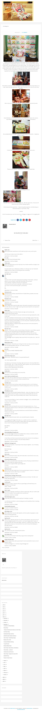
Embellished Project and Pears (9, 633)
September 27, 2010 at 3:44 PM (11, 413)
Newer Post (7, 240)
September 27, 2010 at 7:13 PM (11, 473)
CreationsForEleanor (9, 459)
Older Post (34, 240)
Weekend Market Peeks (7, 645)
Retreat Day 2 (6, 627)
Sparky (6, 518)
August (5, 660)
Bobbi (6, 249)
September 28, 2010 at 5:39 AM (11, 504)
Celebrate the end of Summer (9, 651)
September (5, 624)
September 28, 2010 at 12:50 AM (11, 495)
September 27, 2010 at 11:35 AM (11, 340)
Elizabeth (7, 298)
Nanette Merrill (12, 224)
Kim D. (6, 490)
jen (5, 349)
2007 (3, 681)
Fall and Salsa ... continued (8, 649)
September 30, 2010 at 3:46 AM (11, 527)
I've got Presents (6, 643)
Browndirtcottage (9, 355)
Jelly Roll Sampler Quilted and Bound (10, 635)
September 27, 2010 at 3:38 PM (11, 389)
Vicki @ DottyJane (8, 496)
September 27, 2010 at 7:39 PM (11, 480)
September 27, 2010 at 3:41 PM (11, 402)
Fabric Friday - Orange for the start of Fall (11, 653)
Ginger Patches (8, 539)
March (5, 670)
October (5, 622)
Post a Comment (5, 547)
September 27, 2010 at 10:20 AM (11, 302)
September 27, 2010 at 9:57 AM (11, 290)
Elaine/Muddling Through (10, 432)
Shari (6, 454)
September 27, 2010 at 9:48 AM (11, 272)
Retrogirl (7, 415)
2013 (3, 610)
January (5, 674)
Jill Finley (13, 65)
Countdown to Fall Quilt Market (9, 625)
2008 (3, 679)
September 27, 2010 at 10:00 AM (11, 297)
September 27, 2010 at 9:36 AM (11, 256)
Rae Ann (6, 328)
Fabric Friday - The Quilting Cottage (10, 637)
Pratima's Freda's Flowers (8, 657)
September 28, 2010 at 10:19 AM (11, 509)
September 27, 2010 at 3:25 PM (11, 381)
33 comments (24, 32)
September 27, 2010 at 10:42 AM (11, 308)
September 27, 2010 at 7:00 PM (11, 467)
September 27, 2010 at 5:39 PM (11, 441)
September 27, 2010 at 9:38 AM (11, 261)
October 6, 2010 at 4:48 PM (10, 545)
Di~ (5, 258)
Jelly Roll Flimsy (6, 655)
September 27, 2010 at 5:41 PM (11, 452)
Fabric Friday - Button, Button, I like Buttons (11, 647)
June (4, 664)
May (4, 666)
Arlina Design (29, 708)
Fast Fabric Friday (7, 631)
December (5, 618)
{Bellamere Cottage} (9, 443)
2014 (3, 608)
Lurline (6, 482)
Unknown (7, 292)
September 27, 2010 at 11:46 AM (11, 347)
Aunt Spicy (7, 534)
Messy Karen (7, 342)
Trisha (6, 263)
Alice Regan (7, 511)
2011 (3, 614)
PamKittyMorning (9, 506)
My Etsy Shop (4, 580)
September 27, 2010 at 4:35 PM (11, 430)
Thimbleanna (8, 391)
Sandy (6, 371)
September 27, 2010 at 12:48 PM (11, 354)
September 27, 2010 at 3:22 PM (11, 374)
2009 (3, 677)
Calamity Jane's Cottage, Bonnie (12, 475)
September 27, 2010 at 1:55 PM (11, 369)
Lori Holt (6, 274)
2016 (3, 604)
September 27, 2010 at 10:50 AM (11, 326)
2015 (3, 606)
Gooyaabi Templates (21, 709)
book (25, 65)
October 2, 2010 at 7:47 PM (10, 537)
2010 (4, 616)
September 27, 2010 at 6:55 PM (11, 457)
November (5, 620)
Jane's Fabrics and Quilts (10, 376)
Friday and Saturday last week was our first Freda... (12, 629)
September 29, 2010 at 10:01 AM (11, 516)
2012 (3, 612)
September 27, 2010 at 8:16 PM (11, 488)
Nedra (6, 310)
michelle (6, 382)
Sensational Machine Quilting (9, 641)
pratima (6, 404)
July (4, 662)
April (4, 668)
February (5, 672)
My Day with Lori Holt (7, 639)
